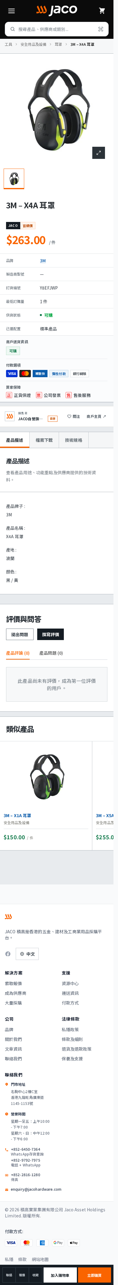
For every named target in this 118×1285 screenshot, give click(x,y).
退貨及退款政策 (77, 1049)
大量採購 (13, 1003)
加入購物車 (60, 1275)
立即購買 (94, 1275)
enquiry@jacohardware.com (36, 1189)
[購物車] (102, 11)
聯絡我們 (13, 1058)
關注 (76, 416)
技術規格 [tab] (73, 440)
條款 (22, 1259)
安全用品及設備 (33, 44)
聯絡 (9, 1275)
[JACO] (56, 10)
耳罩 (58, 44)
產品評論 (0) (18, 653)
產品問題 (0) (51, 653)
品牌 (9, 1029)
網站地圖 (40, 1259)
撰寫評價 (50, 634)
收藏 (35, 1275)
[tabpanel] (56, 521)
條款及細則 (72, 1039)
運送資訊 (70, 993)
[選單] (11, 11)
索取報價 (13, 983)
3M (43, 260)
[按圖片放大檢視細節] (98, 153)
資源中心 (70, 983)
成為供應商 (15, 993)
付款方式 (70, 1003)
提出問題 (19, 634)
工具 (8, 44)
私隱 (9, 1259)
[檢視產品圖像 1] (14, 179)
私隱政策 (70, 1029)
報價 (22, 1275)
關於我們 (13, 1039)
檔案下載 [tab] (44, 440)
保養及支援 (72, 1058)
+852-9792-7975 (26, 1162)
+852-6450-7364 (27, 1151)
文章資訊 (13, 1049)
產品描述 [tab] (14, 440)
